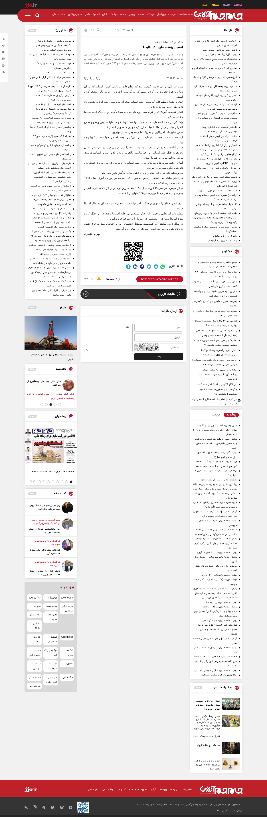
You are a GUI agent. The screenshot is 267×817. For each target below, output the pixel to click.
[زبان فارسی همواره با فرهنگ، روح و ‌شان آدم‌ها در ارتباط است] (67, 507)
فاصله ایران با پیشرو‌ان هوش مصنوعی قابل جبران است (44, 573)
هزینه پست (51, 606)
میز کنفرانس (35, 686)
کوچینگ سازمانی (53, 666)
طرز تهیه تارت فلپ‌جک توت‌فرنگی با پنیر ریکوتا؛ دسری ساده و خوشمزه (214, 401)
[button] (60, 404)
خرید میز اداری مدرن (51, 679)
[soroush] (128, 266)
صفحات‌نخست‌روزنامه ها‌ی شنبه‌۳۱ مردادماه (53, 472)
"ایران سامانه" (221, 811)
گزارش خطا (89, 279)
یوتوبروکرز (52, 597)
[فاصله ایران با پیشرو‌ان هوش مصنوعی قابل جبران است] (67, 568)
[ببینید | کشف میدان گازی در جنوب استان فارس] (51, 333)
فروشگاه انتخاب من (52, 639)
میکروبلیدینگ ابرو (50, 652)
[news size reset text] (92, 78)
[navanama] (238, 5)
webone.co (67, 637)
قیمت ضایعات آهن (35, 652)
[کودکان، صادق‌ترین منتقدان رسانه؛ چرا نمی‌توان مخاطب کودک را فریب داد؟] (230, 704)
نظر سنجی (93, 790)
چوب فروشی (67, 597)
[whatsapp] (163, 266)
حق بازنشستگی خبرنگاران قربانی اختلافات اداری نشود (44, 531)
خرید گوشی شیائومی (67, 608)
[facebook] (142, 266)
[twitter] (3, 53)
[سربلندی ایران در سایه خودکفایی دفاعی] (44, 385)
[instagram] (3, 40)
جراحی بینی (35, 597)
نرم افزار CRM (37, 626)
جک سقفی (67, 677)
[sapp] (3, 66)
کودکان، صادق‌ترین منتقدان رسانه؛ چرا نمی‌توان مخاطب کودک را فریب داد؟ (208, 705)
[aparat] (3, 59)
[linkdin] (135, 266)
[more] (198, 687)
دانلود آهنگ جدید (51, 617)
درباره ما (174, 790)
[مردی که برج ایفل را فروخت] (230, 748)
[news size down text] (98, 78)
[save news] (97, 30)
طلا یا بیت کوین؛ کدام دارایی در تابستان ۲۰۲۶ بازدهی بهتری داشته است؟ (207, 765)
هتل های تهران (36, 639)
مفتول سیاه (68, 664)
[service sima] (215, 5)
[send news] (92, 30)
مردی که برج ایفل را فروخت (208, 745)
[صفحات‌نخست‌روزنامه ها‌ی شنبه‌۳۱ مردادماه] (51, 445)
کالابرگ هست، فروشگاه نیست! (206, 736)
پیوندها (163, 790)
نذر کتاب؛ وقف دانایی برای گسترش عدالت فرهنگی (44, 552)
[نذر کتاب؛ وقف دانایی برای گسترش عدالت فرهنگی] (67, 547)
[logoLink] (218, 15)
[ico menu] (29, 15)
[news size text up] (86, 78)
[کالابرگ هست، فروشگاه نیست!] (230, 726)
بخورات (37, 606)
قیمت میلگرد (34, 677)
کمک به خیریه (69, 652)
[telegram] (3, 46)
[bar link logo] (31, 6)
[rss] (3, 72)
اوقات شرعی (107, 790)
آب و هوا (121, 790)
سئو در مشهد (35, 615)
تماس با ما (187, 790)
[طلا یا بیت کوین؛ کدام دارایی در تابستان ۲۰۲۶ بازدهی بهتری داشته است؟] (230, 764)
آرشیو (153, 790)
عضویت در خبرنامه (138, 790)
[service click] (205, 5)
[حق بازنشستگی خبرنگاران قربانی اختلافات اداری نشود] (67, 526)
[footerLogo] (221, 789)
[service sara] (226, 5)
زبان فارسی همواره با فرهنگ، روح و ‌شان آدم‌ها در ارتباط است (44, 507)
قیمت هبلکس (37, 666)
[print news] (86, 30)
